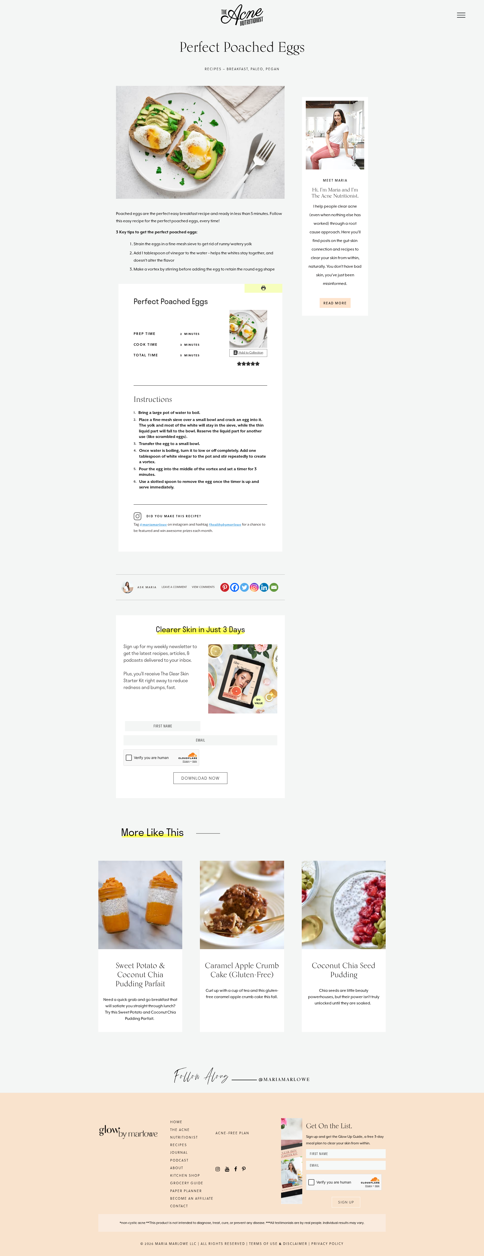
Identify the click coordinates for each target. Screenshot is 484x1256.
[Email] (273, 587)
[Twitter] (244, 587)
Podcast (179, 1160)
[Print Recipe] (263, 288)
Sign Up (346, 1202)
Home (176, 1121)
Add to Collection (250, 353)
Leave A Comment (174, 587)
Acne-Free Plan (232, 1132)
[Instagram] (254, 587)
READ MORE (335, 303)
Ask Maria (147, 587)
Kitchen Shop (185, 1175)
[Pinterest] (224, 587)
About (176, 1167)
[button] (239, 363)
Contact (179, 1205)
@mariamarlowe (153, 525)
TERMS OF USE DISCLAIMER (278, 1243)
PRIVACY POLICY (327, 1243)
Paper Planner (186, 1190)
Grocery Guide (186, 1182)
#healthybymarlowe (225, 525)
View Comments (203, 587)
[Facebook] (234, 587)
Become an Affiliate (192, 1198)
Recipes (178, 1144)
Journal (179, 1152)
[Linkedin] (264, 587)
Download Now (200, 778)
